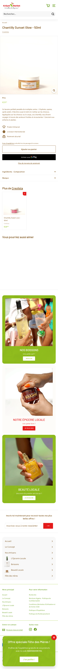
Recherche (32, 595)
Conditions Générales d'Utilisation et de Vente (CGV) (42, 605)
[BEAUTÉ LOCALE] (29, 462)
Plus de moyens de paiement (29, 163)
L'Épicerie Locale (8, 605)
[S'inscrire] (48, 526)
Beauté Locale (7, 612)
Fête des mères (7, 616)
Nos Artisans (6, 602)
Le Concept (6, 598)
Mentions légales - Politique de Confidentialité (40, 599)
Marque (5, 178)
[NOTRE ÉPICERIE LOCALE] (29, 392)
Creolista (5, 32)
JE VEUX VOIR (29, 428)
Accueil (4, 22)
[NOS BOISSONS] (29, 322)
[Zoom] (54, 90)
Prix (4, 98)
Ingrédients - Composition (13, 171)
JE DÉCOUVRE (29, 498)
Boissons (5, 609)
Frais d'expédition (8, 143)
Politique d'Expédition (37, 610)
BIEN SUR (29, 358)
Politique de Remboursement (39, 614)
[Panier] (48, 6)
